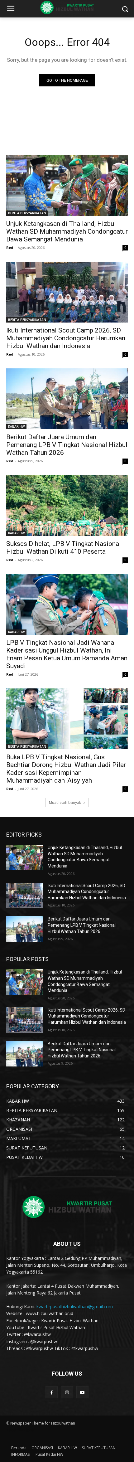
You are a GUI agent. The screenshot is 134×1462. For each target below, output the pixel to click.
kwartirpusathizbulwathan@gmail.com (74, 1306)
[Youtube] (82, 1392)
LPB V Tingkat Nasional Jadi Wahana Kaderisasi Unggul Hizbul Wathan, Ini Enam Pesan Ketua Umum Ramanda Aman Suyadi (66, 654)
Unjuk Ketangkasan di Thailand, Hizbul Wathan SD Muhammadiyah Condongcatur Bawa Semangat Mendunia (67, 231)
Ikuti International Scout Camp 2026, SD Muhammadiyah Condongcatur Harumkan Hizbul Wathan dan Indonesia (65, 338)
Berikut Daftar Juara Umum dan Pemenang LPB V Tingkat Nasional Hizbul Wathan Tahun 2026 (66, 444)
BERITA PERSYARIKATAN (27, 213)
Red (9, 247)
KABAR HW (16, 426)
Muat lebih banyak (65, 802)
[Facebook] (51, 1392)
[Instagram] (67, 1392)
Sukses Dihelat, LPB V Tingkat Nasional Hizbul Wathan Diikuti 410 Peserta (63, 547)
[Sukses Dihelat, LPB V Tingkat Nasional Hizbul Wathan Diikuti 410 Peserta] (67, 505)
